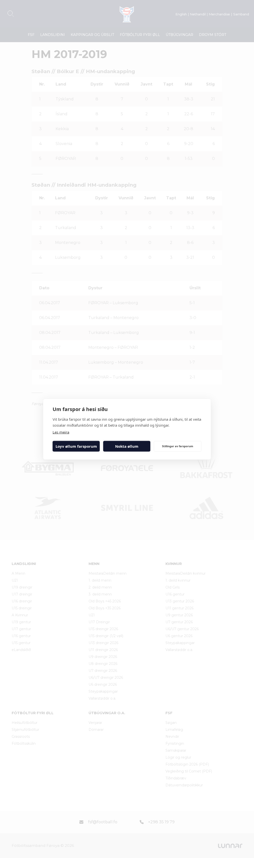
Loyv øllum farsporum (76, 446)
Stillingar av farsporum (177, 446)
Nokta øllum (126, 446)
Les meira (61, 431)
